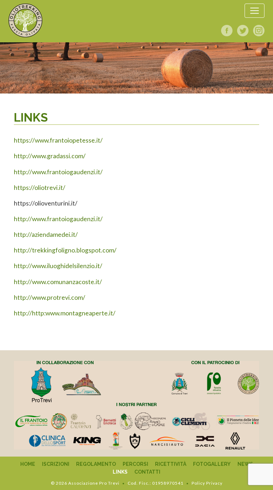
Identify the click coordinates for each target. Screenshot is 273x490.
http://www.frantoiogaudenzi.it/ (58, 172)
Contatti (147, 472)
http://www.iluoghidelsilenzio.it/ (58, 266)
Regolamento (96, 464)
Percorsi (135, 464)
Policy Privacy (207, 483)
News (245, 464)
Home (27, 464)
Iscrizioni (55, 464)
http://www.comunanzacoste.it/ (58, 282)
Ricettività (170, 464)
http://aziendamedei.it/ (46, 234)
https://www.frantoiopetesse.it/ (58, 140)
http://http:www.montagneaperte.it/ (65, 313)
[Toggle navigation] (254, 11)
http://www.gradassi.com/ (50, 156)
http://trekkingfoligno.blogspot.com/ (65, 250)
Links (120, 472)
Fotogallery (212, 464)
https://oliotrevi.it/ (39, 187)
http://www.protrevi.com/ (49, 297)
